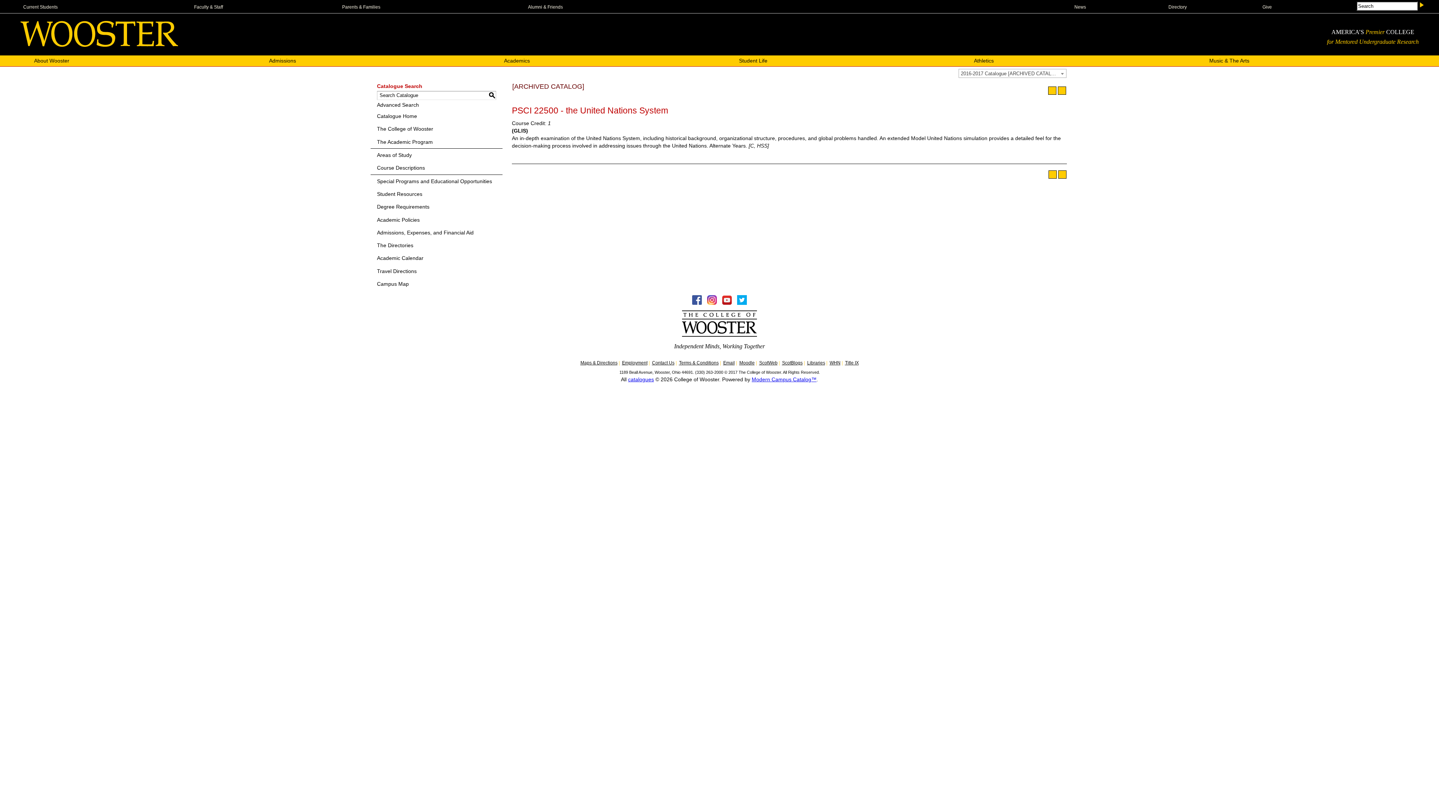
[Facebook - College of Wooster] (697, 303)
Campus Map (393, 284)
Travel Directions (397, 271)
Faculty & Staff (208, 7)
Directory (1177, 7)
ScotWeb (768, 363)
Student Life (753, 61)
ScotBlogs (792, 363)
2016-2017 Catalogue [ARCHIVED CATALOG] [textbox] (1010, 73)
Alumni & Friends (545, 7)
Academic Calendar (400, 258)
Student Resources (399, 194)
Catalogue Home (397, 116)
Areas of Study (394, 155)
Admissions (282, 61)
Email (729, 363)
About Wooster (51, 61)
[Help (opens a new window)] (1062, 91)
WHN (835, 363)
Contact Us (663, 363)
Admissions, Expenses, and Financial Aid (425, 233)
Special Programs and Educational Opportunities (434, 181)
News (1080, 7)
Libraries (816, 363)
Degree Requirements (403, 207)
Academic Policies (398, 220)
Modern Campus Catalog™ (784, 379)
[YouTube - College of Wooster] (727, 303)
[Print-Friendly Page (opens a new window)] (1052, 91)
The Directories (395, 245)
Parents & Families (361, 7)
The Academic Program (405, 142)
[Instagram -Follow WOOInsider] (712, 303)
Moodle (747, 363)
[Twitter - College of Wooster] (742, 303)
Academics (517, 61)
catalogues (641, 379)
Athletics (984, 61)
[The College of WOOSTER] (99, 45)
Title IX (852, 363)
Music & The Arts (1229, 61)
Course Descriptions (401, 168)
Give (1267, 7)
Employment (635, 363)
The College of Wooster (405, 129)
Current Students (40, 7)
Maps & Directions (599, 363)
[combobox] (1013, 73)
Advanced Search (398, 105)
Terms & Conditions (699, 363)
